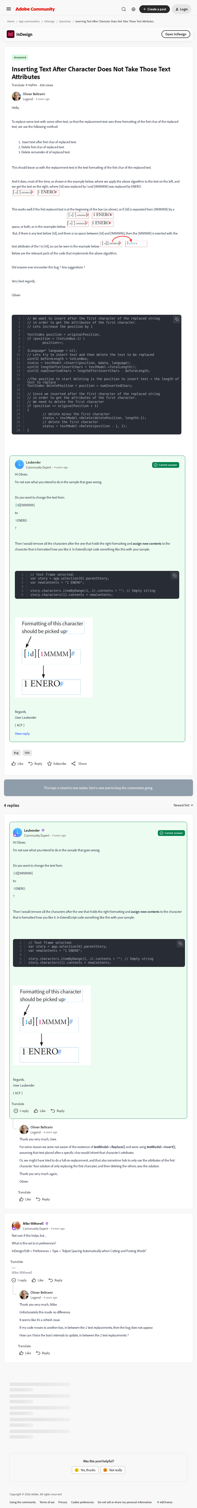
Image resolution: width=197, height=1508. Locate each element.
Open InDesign (175, 34)
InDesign (49, 21)
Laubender (33, 462)
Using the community (23, 1502)
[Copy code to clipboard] (176, 319)
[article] (98, 970)
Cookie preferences (82, 1502)
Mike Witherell (33, 1223)
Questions (65, 21)
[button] (9, 10)
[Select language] (133, 9)
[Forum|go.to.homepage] (35, 9)
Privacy (62, 1502)
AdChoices (166, 1502)
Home (10, 21)
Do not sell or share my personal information (125, 1502)
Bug (16, 752)
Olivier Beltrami (34, 94)
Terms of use (47, 1502)
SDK (27, 752)
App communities (29, 21)
